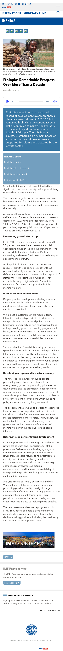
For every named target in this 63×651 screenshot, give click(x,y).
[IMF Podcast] (23, 4)
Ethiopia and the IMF (14, 180)
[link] (8, 31)
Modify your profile (48, 610)
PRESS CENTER (10, 582)
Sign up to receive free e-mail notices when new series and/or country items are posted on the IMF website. (28, 602)
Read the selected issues (15, 168)
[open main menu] (58, 6)
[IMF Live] (43, 647)
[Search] (58, 13)
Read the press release (14, 174)
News (7, 557)
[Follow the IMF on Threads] (16, 4)
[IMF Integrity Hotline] (30, 4)
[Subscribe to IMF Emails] (26, 4)
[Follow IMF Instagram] (12, 4)
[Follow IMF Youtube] (19, 4)
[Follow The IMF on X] (3, 4)
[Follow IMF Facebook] (6, 4)
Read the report (11, 162)
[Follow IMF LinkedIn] (9, 4)
